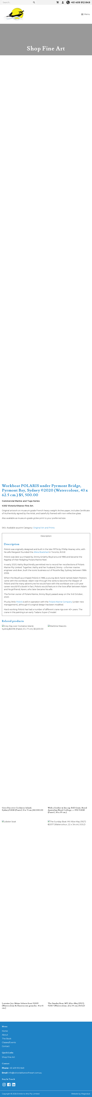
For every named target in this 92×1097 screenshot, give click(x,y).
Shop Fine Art (8, 1057)
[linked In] (14, 1084)
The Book (6, 1039)
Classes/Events (9, 1042)
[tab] (46, 536)
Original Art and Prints (44, 528)
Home (5, 1031)
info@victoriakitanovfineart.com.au (25, 1073)
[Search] (34, 2)
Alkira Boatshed (41, 552)
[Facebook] (9, 1084)
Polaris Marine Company (60, 602)
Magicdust (85, 1094)
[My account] (62, 2)
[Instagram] (4, 1084)
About (5, 1035)
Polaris (19, 602)
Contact (6, 1046)
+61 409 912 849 (16, 1068)
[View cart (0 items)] (57, 2)
